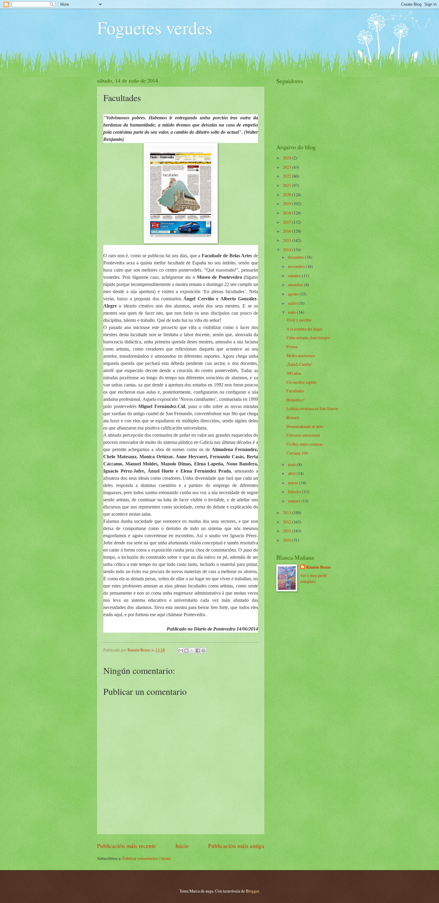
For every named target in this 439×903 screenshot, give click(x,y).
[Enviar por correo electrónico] (181, 651)
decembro (296, 257)
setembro (296, 284)
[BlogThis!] (186, 651)
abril (292, 473)
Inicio (182, 845)
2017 (287, 222)
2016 (287, 231)
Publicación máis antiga (236, 845)
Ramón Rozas (318, 567)
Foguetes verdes (154, 27)
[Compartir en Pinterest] (203, 651)
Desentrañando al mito (305, 426)
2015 (287, 240)
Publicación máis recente (126, 845)
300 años (293, 373)
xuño (292, 312)
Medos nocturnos (300, 355)
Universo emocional (303, 435)
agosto (294, 294)
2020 (287, 194)
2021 (287, 185)
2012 (287, 522)
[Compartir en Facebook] (198, 651)
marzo (293, 482)
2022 (287, 176)
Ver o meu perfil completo (313, 578)
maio (292, 464)
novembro (297, 266)
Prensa (291, 346)
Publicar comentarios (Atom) (146, 858)
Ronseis (292, 417)
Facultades (295, 391)
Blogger (252, 891)
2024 (287, 158)
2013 (287, 512)
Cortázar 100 (297, 453)
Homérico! (295, 400)
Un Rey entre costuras (304, 444)
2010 (287, 540)
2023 (287, 167)
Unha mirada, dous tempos (308, 337)
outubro (295, 275)
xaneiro (294, 501)
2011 (287, 531)
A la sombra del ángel (304, 329)
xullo (292, 303)
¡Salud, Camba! (299, 364)
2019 (287, 203)
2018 (287, 213)
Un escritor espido (301, 382)
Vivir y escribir (299, 320)
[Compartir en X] (192, 651)
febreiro (295, 491)
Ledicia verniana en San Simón (312, 408)
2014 (287, 249)
